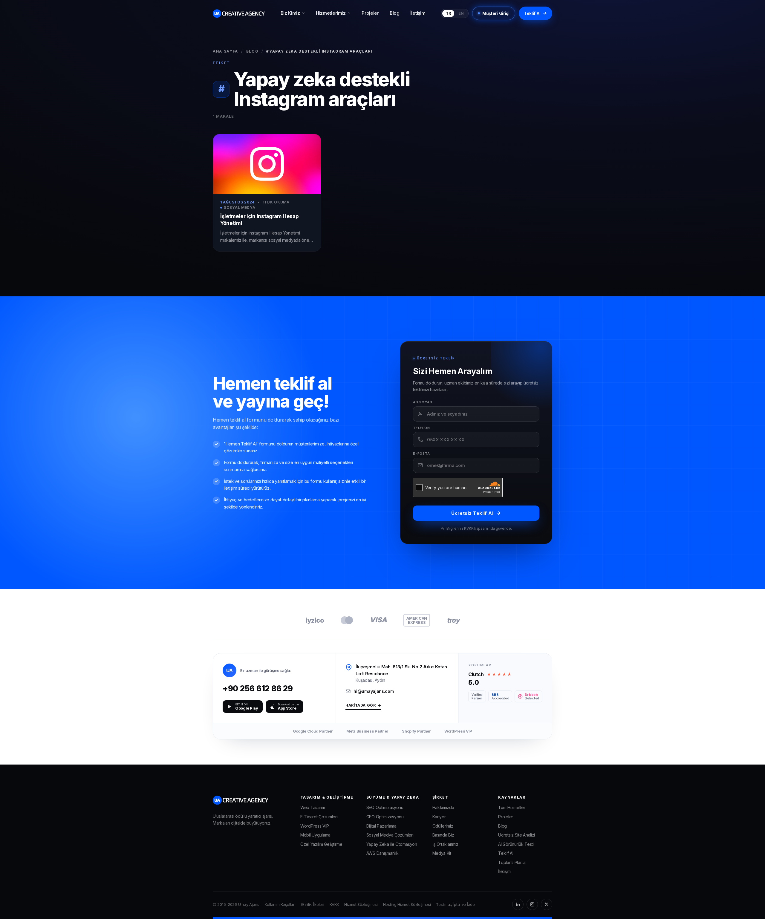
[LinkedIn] (518, 904)
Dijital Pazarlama (381, 825)
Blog (395, 13)
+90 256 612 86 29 (269, 688)
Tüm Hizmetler (511, 807)
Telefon (421, 428)
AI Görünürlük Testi (516, 844)
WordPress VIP (314, 825)
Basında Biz (443, 834)
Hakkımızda (443, 807)
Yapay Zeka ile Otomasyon (391, 844)
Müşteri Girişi (496, 13)
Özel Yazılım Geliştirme (321, 844)
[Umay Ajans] (239, 13)
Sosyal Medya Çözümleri (390, 834)
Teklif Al (535, 13)
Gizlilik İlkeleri (312, 904)
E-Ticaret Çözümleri (319, 816)
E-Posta (421, 453)
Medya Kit (441, 853)
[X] (546, 904)
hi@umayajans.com (374, 691)
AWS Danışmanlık (382, 853)
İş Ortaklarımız (445, 844)
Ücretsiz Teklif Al (476, 513)
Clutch (476, 674)
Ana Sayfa (225, 51)
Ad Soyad (422, 402)
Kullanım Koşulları (280, 904)
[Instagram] (532, 904)
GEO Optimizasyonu (385, 816)
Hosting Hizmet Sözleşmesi (407, 904)
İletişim (418, 13)
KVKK (334, 904)
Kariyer (439, 816)
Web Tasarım (312, 807)
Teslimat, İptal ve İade (455, 904)
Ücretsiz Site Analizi (516, 834)
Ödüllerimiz (442, 825)
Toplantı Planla (512, 862)
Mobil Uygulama (315, 834)
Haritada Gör (363, 705)
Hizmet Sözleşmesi (360, 904)
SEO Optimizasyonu (384, 807)
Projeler (370, 13)
